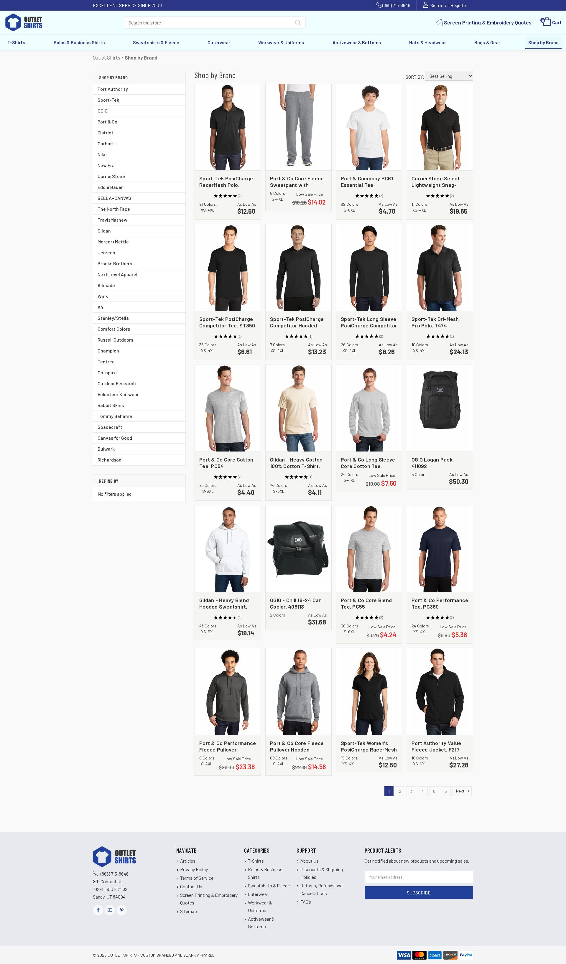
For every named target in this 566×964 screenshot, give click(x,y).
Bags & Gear (487, 42)
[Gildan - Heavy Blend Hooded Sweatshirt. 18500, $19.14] (228, 548)
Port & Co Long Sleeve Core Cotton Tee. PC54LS (368, 462)
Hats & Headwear (427, 42)
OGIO (103, 110)
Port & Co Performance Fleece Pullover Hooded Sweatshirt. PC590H (227, 746)
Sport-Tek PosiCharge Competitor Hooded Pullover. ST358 (297, 322)
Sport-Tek (108, 100)
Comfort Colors (114, 329)
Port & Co (107, 121)
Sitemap (188, 911)
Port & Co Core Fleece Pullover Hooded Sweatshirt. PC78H (297, 746)
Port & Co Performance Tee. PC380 (440, 603)
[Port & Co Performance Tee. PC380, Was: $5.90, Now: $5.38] (440, 548)
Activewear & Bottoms (357, 42)
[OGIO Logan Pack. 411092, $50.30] (440, 408)
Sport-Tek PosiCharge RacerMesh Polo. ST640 (226, 181)
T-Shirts (16, 42)
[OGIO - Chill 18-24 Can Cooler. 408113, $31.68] (298, 548)
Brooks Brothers (115, 263)
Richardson (109, 459)
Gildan (104, 230)
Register (458, 5)
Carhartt (107, 143)
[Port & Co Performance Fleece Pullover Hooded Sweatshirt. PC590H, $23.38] (228, 691)
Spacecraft (110, 427)
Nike (102, 154)
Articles (187, 861)
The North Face (114, 209)
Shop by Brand (543, 42)
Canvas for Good (115, 438)
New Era (106, 165)
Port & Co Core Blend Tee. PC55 (366, 603)
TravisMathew (112, 220)
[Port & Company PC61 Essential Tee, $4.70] (369, 127)
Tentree (106, 361)
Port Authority (113, 89)
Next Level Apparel (117, 274)
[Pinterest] (121, 910)
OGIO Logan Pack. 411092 (433, 462)
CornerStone (111, 176)
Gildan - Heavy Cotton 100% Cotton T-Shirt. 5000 (296, 462)
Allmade (106, 285)
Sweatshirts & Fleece (156, 42)
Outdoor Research (117, 383)
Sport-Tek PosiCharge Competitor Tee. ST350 (227, 322)
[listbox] (449, 76)
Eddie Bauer (110, 187)
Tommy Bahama (115, 416)
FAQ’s (305, 901)
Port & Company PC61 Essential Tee (367, 181)
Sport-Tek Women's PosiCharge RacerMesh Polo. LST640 (369, 746)
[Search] (298, 23)
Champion (108, 350)
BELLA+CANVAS (114, 198)
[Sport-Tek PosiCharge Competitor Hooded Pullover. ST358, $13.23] (298, 267)
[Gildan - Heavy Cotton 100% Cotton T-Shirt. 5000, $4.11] (298, 408)
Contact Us (112, 881)
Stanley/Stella (113, 318)
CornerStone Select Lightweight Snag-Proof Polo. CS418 (436, 181)
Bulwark (106, 448)
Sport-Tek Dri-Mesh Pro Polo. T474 (435, 322)
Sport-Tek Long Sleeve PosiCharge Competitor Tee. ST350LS (369, 322)
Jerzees (106, 252)
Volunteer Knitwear (118, 394)
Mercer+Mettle (113, 241)
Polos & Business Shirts (79, 42)
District (105, 132)
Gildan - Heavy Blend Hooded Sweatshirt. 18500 (224, 603)
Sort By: (415, 77)
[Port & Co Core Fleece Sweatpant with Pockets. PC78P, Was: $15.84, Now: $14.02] (298, 127)
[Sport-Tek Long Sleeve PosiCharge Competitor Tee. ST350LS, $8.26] (369, 267)
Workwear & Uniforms (281, 42)
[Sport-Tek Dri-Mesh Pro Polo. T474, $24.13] (440, 267)
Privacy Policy (194, 869)
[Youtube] (110, 910)
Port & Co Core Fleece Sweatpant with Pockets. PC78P (297, 181)
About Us (309, 861)
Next (460, 790)
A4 (100, 307)
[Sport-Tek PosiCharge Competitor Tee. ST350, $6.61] (228, 267)
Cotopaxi (107, 372)
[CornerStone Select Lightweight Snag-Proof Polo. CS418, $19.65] (440, 127)
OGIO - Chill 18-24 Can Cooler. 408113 (296, 603)
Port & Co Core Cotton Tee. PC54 (226, 462)
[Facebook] (98, 910)
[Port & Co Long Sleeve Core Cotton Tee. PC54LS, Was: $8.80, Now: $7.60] (369, 408)
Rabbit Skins (111, 405)
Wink (103, 296)
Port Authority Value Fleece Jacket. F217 (436, 746)
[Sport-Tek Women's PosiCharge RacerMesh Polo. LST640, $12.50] (369, 691)
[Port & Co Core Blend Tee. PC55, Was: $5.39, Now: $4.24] (369, 548)
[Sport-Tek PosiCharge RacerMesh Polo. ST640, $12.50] (228, 127)
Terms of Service (196, 878)
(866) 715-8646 (396, 5)
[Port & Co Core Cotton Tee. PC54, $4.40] (228, 408)
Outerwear (219, 42)
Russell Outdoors (115, 339)
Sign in (436, 5)
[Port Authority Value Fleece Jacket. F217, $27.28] (440, 691)
